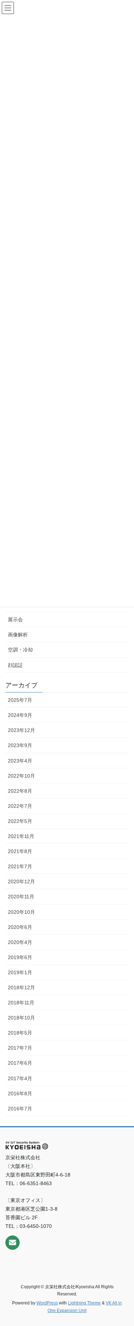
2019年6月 (20, 957)
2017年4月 (20, 1078)
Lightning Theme (84, 1303)
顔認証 (15, 665)
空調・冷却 (20, 650)
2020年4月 (20, 942)
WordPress (47, 1303)
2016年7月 (20, 1108)
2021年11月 (21, 836)
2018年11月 (21, 1002)
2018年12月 (21, 987)
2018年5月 (20, 1033)
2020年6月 (20, 927)
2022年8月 (20, 791)
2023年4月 (20, 761)
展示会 (15, 619)
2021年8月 (20, 851)
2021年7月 (20, 866)
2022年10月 (21, 776)
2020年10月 (21, 912)
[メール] (12, 1242)
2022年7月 (20, 806)
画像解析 (18, 634)
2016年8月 (20, 1093)
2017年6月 (20, 1063)
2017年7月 (20, 1048)
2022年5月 (20, 821)
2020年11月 (21, 896)
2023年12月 (21, 730)
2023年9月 (20, 745)
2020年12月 (21, 881)
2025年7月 (20, 700)
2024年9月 (20, 715)
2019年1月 (20, 972)
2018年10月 (21, 1018)
